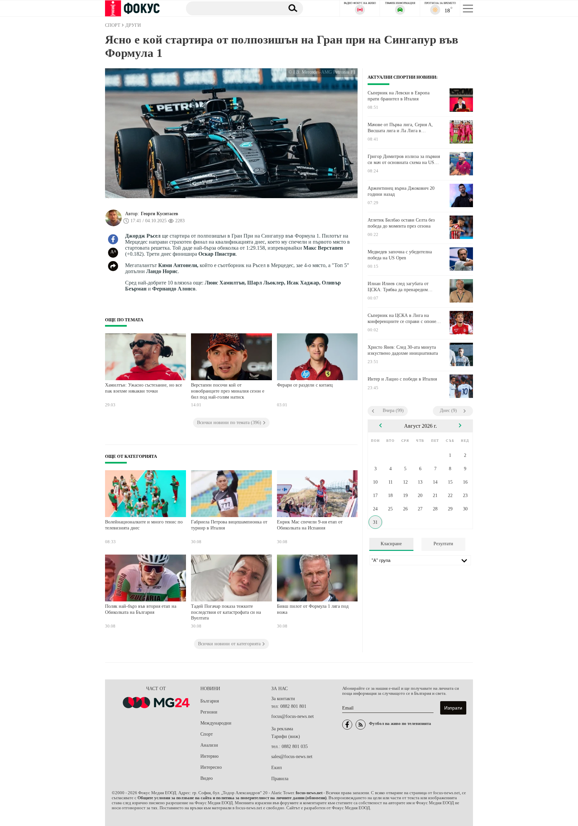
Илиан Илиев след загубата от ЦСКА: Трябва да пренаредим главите (398, 287)
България (209, 701)
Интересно (211, 767)
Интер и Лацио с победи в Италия (402, 379)
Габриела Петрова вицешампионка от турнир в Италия (229, 524)
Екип (276, 767)
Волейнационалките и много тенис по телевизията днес (144, 524)
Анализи (209, 745)
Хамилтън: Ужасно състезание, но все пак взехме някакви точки (143, 388)
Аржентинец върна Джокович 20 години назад (401, 191)
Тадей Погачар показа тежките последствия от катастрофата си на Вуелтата (226, 612)
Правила (279, 778)
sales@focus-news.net (291, 756)
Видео (206, 778)
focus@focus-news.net (292, 716)
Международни (215, 723)
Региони (208, 712)
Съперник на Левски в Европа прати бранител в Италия (398, 95)
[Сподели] (113, 266)
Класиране (391, 543)
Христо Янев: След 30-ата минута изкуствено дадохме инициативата (403, 350)
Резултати (443, 543)
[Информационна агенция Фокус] (347, 725)
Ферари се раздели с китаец (305, 385)
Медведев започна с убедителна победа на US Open (400, 254)
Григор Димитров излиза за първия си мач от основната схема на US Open (404, 159)
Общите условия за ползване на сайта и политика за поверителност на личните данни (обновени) (231, 798)
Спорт (206, 734)
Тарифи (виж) (285, 736)
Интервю (209, 756)
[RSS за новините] (361, 725)
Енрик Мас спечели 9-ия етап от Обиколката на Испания (310, 524)
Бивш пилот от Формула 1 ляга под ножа (313, 609)
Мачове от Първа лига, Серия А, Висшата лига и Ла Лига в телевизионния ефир (400, 128)
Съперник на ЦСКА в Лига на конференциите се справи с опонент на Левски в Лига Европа (404, 318)
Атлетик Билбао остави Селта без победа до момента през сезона (401, 223)
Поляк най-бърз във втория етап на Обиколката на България (140, 609)
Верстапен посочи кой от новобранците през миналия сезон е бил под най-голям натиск (227, 391)
